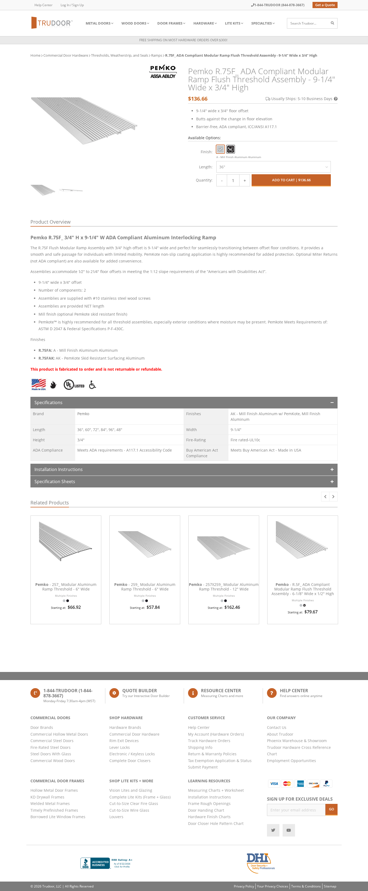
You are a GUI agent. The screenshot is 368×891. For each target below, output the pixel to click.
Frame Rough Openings (209, 803)
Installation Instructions (58, 469)
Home (35, 55)
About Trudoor (280, 734)
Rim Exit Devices (124, 740)
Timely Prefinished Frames (54, 810)
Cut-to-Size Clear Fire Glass (133, 803)
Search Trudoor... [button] (303, 23)
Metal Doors (98, 23)
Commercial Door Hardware (65, 55)
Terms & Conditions (306, 886)
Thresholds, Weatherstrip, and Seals (119, 55)
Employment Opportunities (291, 760)
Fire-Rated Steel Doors (50, 747)
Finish (206, 151)
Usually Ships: (301, 98)
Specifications (48, 402)
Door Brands (41, 727)
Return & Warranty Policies (212, 753)
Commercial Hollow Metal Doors (59, 734)
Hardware (203, 23)
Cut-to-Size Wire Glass (129, 810)
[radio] (220, 149)
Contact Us (276, 727)
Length (205, 166)
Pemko (83, 413)
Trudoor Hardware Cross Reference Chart (299, 751)
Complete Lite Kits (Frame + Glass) (140, 797)
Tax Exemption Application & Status (220, 760)
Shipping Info (200, 747)
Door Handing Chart (206, 810)
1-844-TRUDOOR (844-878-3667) (279, 5)
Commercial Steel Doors (52, 740)
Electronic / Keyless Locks (132, 753)
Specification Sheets (54, 481)
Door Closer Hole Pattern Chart (216, 823)
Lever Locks (119, 747)
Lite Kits (232, 23)
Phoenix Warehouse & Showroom (297, 740)
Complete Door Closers (130, 760)
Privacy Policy (244, 886)
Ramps (156, 55)
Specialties (261, 23)
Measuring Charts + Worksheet (216, 790)
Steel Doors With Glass (50, 753)
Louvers (116, 816)
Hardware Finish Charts (209, 816)
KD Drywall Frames (47, 797)
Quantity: (204, 180)
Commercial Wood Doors (52, 760)
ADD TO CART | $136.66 (291, 179)
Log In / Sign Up (72, 5)
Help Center (43, 5)
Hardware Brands (125, 727)
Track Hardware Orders (209, 740)
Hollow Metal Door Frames (54, 790)
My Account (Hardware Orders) (216, 734)
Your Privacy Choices (272, 886)
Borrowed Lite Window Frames (57, 816)
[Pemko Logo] (163, 71)
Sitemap (330, 886)
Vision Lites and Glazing (130, 790)
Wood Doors (133, 23)
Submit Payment (203, 767)
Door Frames (169, 23)
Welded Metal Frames (50, 803)
